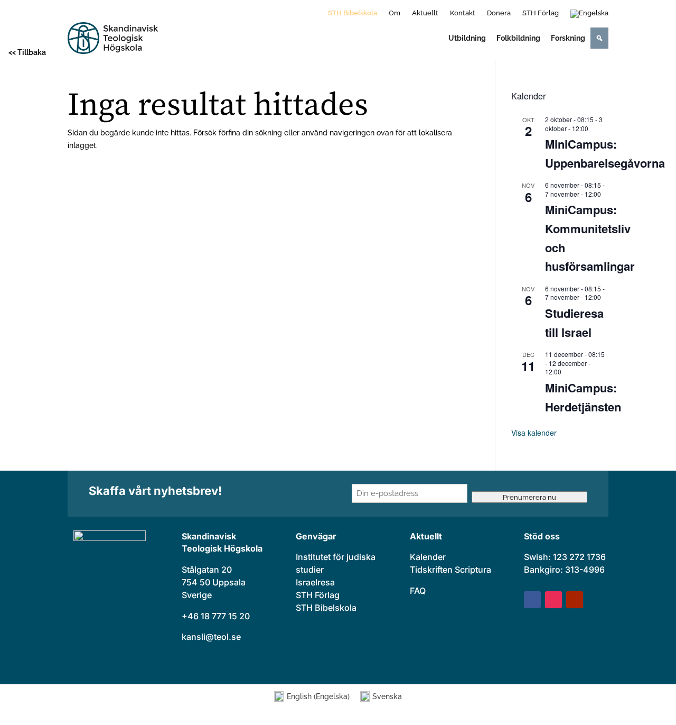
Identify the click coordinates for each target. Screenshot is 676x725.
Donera (499, 13)
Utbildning (467, 38)
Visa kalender (534, 432)
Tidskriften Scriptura (450, 569)
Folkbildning (518, 38)
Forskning (568, 38)
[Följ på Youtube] (574, 599)
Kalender (428, 557)
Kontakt (462, 13)
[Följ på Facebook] (532, 599)
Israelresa (315, 582)
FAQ (418, 590)
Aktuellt (425, 13)
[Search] (599, 38)
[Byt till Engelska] (589, 16)
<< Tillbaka (27, 52)
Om (394, 13)
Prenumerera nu (529, 497)
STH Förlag (540, 13)
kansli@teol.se (211, 636)
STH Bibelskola (352, 13)
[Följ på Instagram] (553, 599)
